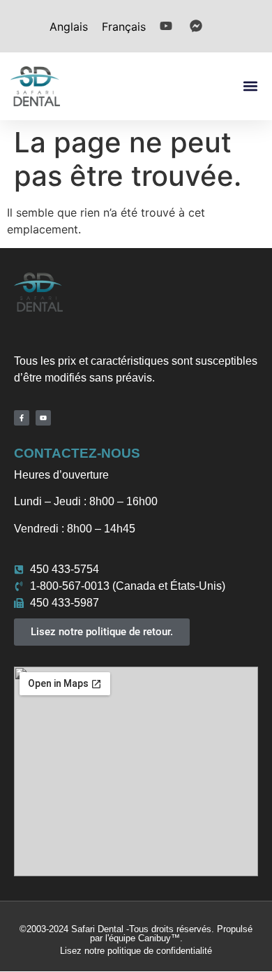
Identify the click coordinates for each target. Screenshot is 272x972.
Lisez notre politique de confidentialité (136, 950)
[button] (250, 86)
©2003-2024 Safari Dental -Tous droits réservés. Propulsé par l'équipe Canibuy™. (136, 933)
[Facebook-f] (21, 418)
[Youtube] (43, 418)
